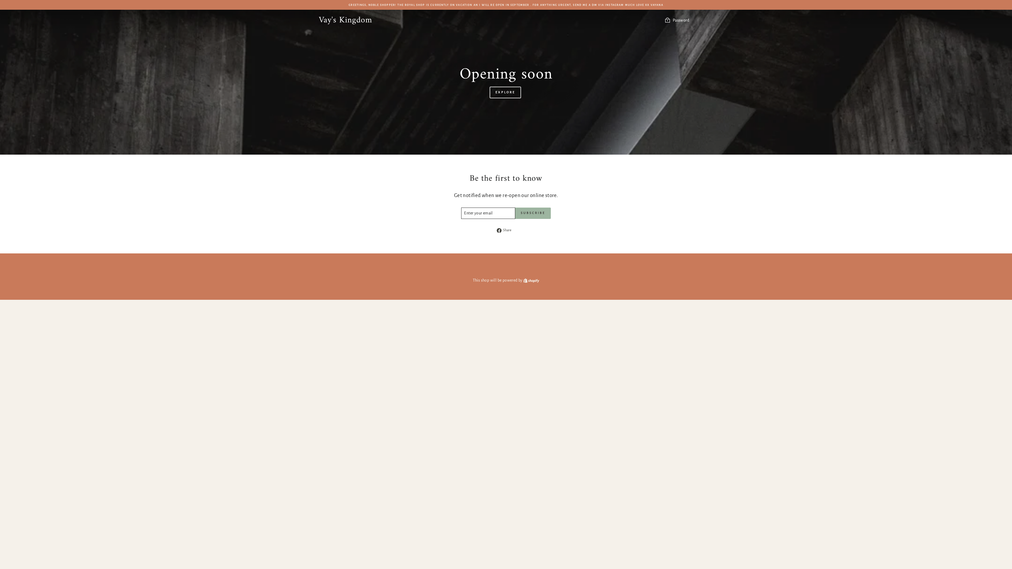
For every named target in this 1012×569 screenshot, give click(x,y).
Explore (505, 92)
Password (681, 20)
